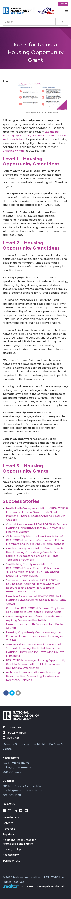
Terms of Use (12, 860)
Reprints (8, 834)
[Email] (18, 693)
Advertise (9, 828)
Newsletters (11, 817)
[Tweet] (12, 693)
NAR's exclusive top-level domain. (43, 886)
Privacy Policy (12, 849)
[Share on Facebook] (6, 693)
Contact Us (14, 727)
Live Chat (13, 737)
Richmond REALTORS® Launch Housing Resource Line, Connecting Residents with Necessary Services (34, 676)
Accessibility (11, 855)
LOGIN (63, 4)
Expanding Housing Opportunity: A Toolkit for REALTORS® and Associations (34, 135)
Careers (8, 823)
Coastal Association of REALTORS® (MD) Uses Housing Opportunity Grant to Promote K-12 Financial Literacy (36, 527)
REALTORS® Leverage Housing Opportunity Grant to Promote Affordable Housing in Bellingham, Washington (35, 664)
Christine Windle (14, 150)
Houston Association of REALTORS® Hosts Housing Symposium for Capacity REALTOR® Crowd (36, 599)
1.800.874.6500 (16, 732)
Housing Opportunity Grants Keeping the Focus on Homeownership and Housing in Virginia (34, 636)
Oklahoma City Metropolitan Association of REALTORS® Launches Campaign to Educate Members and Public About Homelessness (36, 540)
